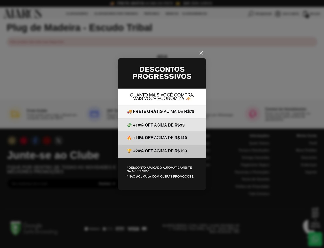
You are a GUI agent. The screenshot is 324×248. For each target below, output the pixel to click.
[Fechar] (201, 53)
